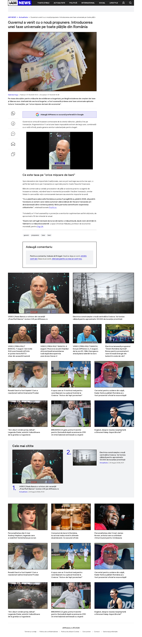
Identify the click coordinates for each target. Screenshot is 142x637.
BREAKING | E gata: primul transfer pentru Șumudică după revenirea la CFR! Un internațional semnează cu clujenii (71, 418)
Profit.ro (52, 207)
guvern (26, 235)
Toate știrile (43, 3)
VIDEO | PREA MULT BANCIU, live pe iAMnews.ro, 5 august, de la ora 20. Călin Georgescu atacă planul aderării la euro (87, 340)
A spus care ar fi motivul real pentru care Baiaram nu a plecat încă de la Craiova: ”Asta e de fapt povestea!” (71, 379)
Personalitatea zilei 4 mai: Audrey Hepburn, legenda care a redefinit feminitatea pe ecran (28, 521)
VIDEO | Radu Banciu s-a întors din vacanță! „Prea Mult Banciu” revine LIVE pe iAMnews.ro (38, 296)
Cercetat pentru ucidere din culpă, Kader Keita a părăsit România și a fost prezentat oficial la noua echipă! (114, 379)
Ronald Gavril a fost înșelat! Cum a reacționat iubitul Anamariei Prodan (28, 379)
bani (49, 235)
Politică (73, 3)
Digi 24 (40, 226)
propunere (35, 235)
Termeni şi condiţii (30, 632)
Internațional (88, 3)
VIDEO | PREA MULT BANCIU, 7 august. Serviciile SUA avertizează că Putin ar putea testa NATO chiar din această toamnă (22, 340)
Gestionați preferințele (110, 632)
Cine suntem (86, 632)
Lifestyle (114, 3)
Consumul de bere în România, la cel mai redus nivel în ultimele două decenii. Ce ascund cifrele (71, 521)
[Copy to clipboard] (13, 154)
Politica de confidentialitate (49, 632)
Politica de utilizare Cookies (70, 632)
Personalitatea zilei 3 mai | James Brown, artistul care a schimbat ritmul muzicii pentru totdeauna (114, 521)
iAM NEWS (12, 17)
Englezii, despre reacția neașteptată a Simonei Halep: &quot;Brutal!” (114, 418)
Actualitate (59, 3)
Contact (97, 632)
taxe (43, 235)
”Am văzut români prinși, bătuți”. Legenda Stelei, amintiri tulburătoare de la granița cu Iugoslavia (28, 418)
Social (102, 3)
